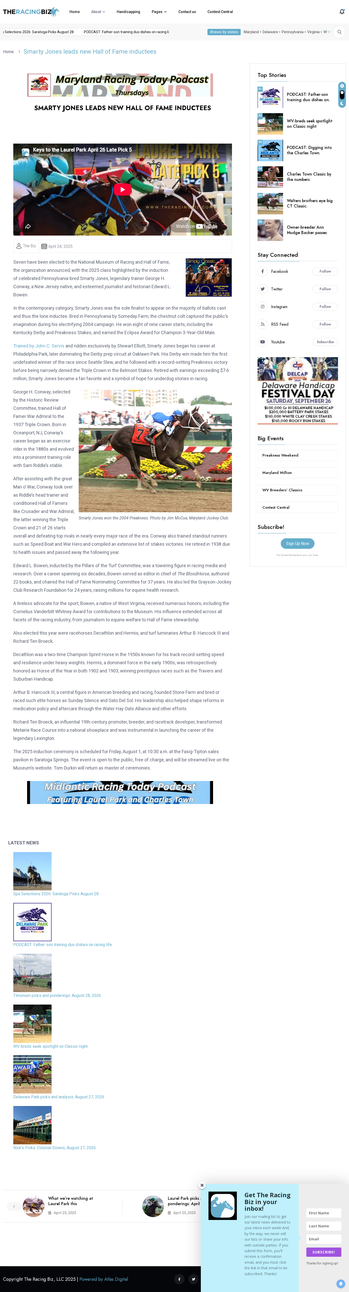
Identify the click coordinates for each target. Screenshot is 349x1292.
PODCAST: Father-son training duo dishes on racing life (116, 32)
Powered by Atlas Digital (103, 1279)
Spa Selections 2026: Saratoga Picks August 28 (56, 893)
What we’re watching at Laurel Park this (70, 1201)
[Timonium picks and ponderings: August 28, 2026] (32, 973)
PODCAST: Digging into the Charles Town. (309, 150)
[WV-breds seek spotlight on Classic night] (32, 1024)
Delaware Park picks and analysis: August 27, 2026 (58, 1097)
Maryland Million (277, 472)
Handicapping (128, 12)
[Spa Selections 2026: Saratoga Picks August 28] (32, 871)
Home (74, 12)
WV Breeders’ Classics (282, 490)
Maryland (251, 32)
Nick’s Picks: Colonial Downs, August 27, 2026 (54, 1147)
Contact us (187, 12)
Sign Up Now (297, 543)
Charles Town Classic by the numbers (309, 176)
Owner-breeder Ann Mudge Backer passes (307, 230)
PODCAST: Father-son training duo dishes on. (308, 97)
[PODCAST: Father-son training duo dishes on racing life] (32, 922)
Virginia (313, 32)
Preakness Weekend (280, 455)
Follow (325, 271)
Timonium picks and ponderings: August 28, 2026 (57, 995)
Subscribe (325, 342)
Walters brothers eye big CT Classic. (310, 203)
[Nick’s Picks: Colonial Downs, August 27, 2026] (32, 1125)
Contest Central (220, 12)
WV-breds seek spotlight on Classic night (50, 1046)
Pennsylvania (293, 32)
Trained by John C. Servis (38, 345)
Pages (157, 12)
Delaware (270, 32)
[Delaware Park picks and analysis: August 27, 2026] (32, 1074)
